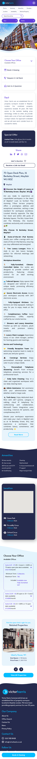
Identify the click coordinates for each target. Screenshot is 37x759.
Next (21, 669)
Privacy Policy (6, 728)
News (4, 725)
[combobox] (10, 21)
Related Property (24, 11)
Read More (18, 435)
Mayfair (9, 184)
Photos (5, 8)
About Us (5, 716)
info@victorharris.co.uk (13, 742)
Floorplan (29, 8)
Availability (14, 11)
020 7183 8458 (10, 738)
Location (5, 11)
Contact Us (6, 722)
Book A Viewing (18, 755)
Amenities (20, 8)
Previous (16, 669)
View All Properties (18, 675)
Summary (12, 8)
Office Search (7, 719)
